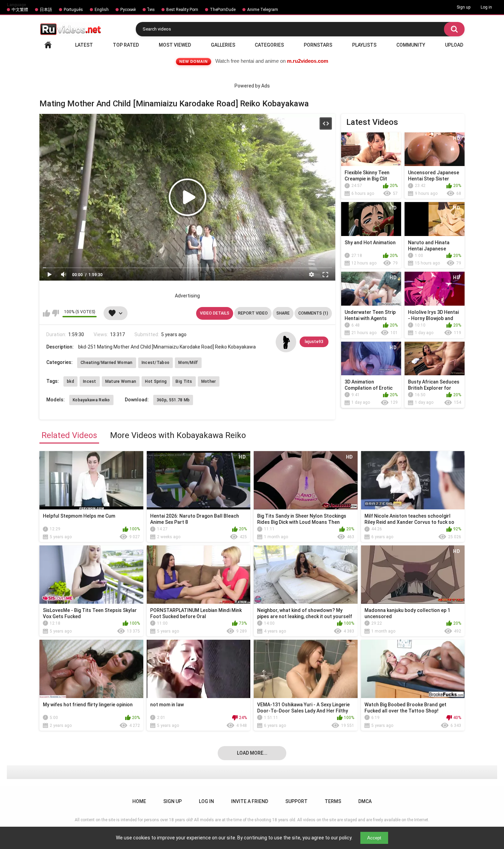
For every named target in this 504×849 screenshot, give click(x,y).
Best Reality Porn (182, 9)
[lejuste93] (286, 342)
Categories (269, 45)
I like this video (46, 313)
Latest (84, 45)
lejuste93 (314, 341)
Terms (333, 801)
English (102, 9)
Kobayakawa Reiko (91, 400)
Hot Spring (156, 381)
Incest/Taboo (156, 362)
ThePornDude (223, 9)
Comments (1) (313, 313)
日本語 (46, 9)
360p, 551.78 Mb (173, 400)
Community (410, 45)
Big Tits (184, 381)
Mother (208, 381)
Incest (89, 381)
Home (48, 45)
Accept (374, 837)
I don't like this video (55, 313)
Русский (128, 9)
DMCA (365, 801)
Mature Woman (120, 381)
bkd (70, 381)
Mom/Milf (188, 362)
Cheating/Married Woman (107, 362)
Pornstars (318, 45)
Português (73, 9)
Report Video (253, 313)
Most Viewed (175, 45)
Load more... (252, 753)
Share (283, 313)
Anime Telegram (262, 9)
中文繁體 (20, 9)
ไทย (151, 9)
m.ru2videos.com (307, 61)
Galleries (223, 45)
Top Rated (126, 45)
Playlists (364, 45)
